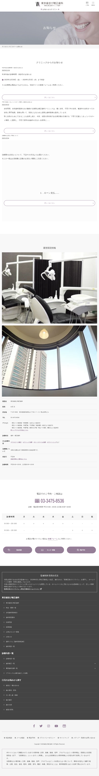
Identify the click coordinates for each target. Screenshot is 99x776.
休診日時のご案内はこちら (19, 459)
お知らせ (9, 637)
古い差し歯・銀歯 (12, 695)
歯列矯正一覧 (10, 663)
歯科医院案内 (10, 617)
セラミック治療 (27, 442)
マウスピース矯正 (16, 442)
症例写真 (9, 622)
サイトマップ (64, 738)
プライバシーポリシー (47, 738)
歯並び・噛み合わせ (12, 685)
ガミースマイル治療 (40, 442)
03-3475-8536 (52, 500)
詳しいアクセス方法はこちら (19, 430)
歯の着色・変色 (11, 690)
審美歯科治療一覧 (12, 668)
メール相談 (20, 738)
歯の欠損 (9, 705)
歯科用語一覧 (10, 646)
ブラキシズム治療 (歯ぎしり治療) (17, 673)
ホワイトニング (52, 442)
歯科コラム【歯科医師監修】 (15, 641)
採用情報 (9, 627)
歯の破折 (9, 700)
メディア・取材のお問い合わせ (84, 738)
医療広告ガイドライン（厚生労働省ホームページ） (22, 589)
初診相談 (9, 738)
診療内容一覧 (10, 658)
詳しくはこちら (49, 97)
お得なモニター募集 (12, 632)
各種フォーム (53, 539)
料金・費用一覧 (11, 608)
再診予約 (32, 738)
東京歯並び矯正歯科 (12, 603)
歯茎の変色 (9, 709)
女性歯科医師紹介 (12, 612)
